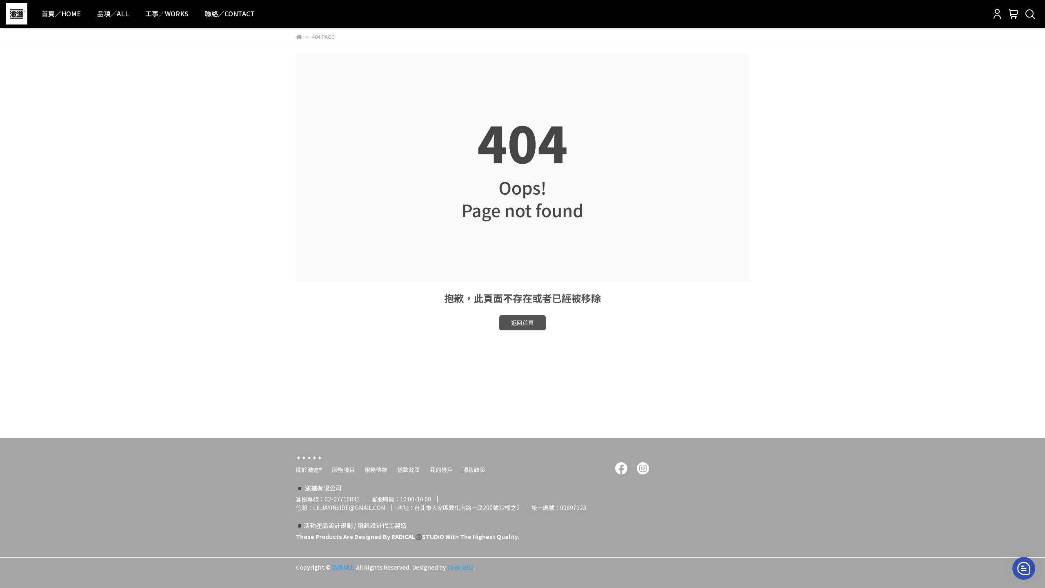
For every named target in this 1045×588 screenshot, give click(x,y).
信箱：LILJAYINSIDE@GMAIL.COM (340, 507)
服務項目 (343, 470)
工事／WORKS (167, 13)
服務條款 (376, 470)
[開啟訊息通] (1023, 568)
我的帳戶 (441, 470)
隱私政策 (473, 470)
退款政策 (408, 470)
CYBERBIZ (460, 567)
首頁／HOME (61, 13)
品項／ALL (113, 13)
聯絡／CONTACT (230, 13)
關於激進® (309, 470)
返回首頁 (522, 322)
